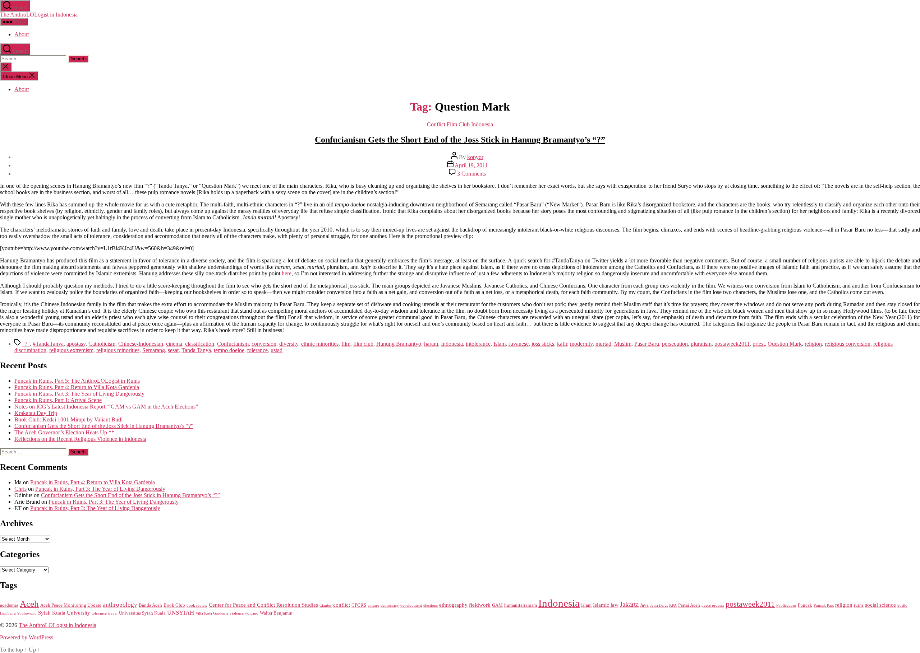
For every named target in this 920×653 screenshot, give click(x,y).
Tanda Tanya (196, 350)
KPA (673, 605)
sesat (173, 350)
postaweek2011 (732, 344)
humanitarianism (520, 605)
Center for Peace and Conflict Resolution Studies (263, 605)
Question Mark (785, 344)
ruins (859, 605)
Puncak (805, 605)
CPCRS (358, 605)
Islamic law (605, 605)
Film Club (458, 124)
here (286, 273)
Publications (786, 605)
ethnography (453, 605)
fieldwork (480, 605)
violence (237, 613)
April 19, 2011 (471, 165)
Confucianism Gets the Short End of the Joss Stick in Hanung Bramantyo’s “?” (460, 139)
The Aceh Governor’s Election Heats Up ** (64, 432)
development (411, 605)
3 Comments (471, 174)
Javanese (519, 344)
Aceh (29, 603)
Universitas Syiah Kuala (142, 613)
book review (197, 605)
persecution (675, 344)
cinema (174, 344)
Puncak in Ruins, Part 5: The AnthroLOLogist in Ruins (77, 381)
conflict (341, 605)
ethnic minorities (320, 344)
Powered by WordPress (26, 637)
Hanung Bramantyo (398, 344)
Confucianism (233, 344)
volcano (251, 613)
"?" (26, 344)
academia (9, 605)
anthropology (120, 604)
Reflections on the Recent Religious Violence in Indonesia (80, 439)
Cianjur (325, 605)
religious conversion (847, 344)
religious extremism (71, 350)
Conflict (436, 124)
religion (813, 344)
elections (430, 605)
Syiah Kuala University (64, 613)
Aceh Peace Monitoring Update (70, 605)
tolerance (257, 350)
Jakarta (629, 604)
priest (759, 344)
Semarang (153, 350)
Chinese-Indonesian (140, 344)
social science (880, 605)
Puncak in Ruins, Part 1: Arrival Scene (58, 400)
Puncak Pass (824, 605)
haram (431, 344)
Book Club (174, 605)
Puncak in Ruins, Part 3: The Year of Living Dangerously (79, 394)
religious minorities (117, 350)
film (345, 344)
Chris (20, 489)
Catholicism (101, 344)
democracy (390, 605)
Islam (499, 344)
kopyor (475, 157)
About (21, 34)
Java (644, 605)
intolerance (478, 344)
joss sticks (543, 344)
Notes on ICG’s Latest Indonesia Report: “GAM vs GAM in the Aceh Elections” (106, 407)
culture (373, 605)
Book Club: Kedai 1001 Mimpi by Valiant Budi (68, 419)
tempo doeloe (229, 350)
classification (199, 344)
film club (363, 344)
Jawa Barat (659, 605)
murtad (603, 344)
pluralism (701, 344)
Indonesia (482, 124)
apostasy (76, 344)
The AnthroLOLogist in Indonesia (39, 14)
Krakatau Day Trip (35, 413)
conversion (264, 344)
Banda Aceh (150, 605)
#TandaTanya (48, 344)
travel (113, 613)
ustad (276, 350)
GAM (497, 605)
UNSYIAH (180, 612)
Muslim (622, 344)
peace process (713, 605)
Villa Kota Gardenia (212, 613)
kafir (562, 344)
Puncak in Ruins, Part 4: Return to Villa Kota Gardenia (76, 387)
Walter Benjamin (276, 613)
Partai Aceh (689, 605)
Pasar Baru (646, 344)
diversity (288, 344)
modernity (581, 344)
